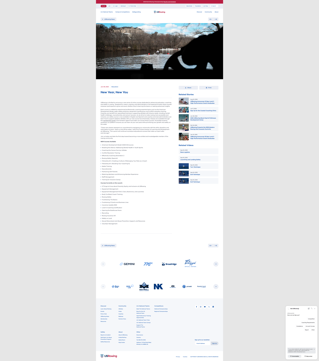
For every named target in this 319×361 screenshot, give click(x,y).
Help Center (122, 342)
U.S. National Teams (107, 12)
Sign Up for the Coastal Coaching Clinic (203, 111)
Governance (140, 335)
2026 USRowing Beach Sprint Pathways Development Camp (203, 119)
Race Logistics (185, 152)
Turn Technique (195, 167)
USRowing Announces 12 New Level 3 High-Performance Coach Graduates (202, 102)
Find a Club (104, 314)
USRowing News (105, 316)
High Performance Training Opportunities (144, 316)
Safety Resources (105, 342)
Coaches (121, 314)
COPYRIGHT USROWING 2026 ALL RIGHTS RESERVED (204, 356)
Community (208, 12)
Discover (199, 12)
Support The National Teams (141, 326)
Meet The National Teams (143, 309)
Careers (139, 337)
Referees (121, 316)
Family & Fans (122, 319)
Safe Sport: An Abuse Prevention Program (106, 338)
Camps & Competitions (122, 12)
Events (102, 311)
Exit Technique (195, 174)
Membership (104, 319)
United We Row (122, 337)
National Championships (161, 309)
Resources (103, 321)
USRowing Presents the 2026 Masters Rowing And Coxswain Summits (202, 128)
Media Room (122, 340)
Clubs (120, 311)
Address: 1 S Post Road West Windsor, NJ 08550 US (144, 343)
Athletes (121, 309)
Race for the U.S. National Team (141, 312)
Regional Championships (161, 311)
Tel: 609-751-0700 (141, 340)
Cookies (185, 356)
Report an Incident (106, 335)
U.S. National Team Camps (144, 322)
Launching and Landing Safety (190, 160)
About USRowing (123, 335)
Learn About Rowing (106, 309)
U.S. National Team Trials (143, 320)
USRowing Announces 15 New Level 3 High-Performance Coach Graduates (202, 137)
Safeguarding (136, 12)
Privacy (178, 356)
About (216, 12)
